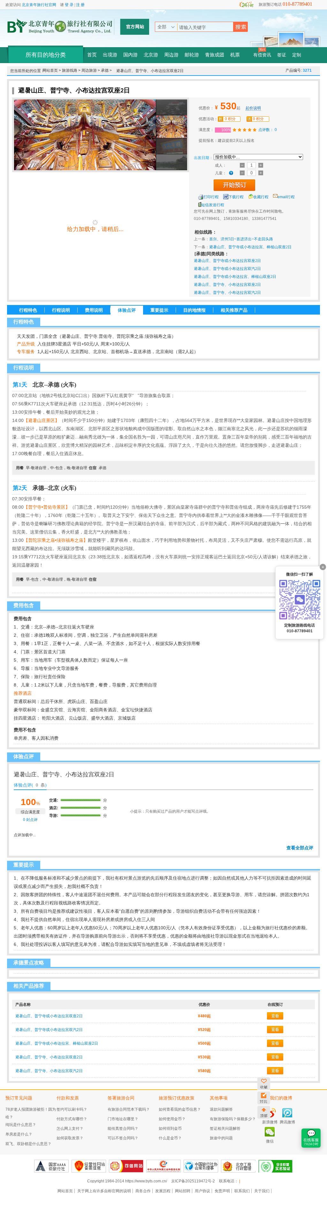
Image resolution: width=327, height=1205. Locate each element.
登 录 (69, 5)
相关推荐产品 (234, 310)
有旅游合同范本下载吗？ (129, 1109)
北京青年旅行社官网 (39, 5)
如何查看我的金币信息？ (180, 1109)
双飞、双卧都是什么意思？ (28, 1144)
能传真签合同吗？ (123, 1128)
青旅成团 (214, 54)
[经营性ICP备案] (89, 1166)
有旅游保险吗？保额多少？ (233, 1119)
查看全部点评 (299, 847)
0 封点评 (30, 819)
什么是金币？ (170, 1138)
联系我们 (242, 1191)
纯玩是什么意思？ (20, 1124)
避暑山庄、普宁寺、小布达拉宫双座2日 (227, 284)
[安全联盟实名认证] (275, 1166)
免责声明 (222, 1191)
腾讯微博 (287, 1122)
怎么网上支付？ (70, 1128)
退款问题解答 (221, 1109)
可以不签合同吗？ (123, 1138)
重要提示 (159, 310)
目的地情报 (194, 310)
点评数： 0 (268, 129)
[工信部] (163, 1166)
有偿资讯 (262, 55)
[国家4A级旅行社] (51, 1166)
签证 (281, 55)
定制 (296, 55)
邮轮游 (192, 54)
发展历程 (163, 1191)
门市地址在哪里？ (123, 1119)
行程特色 (28, 310)
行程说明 (61, 310)
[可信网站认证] (126, 1166)
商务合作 (143, 1191)
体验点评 (127, 310)
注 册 (80, 5)
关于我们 (262, 1191)
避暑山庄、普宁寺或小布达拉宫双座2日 (227, 260)
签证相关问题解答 (225, 1128)
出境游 (110, 54)
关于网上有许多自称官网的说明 (104, 1191)
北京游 (151, 54)
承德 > (106, 70)
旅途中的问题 (221, 1138)
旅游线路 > (71, 70)
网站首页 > (52, 70)
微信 (270, 1141)
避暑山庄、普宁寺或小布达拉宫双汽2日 (227, 268)
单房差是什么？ (18, 1134)
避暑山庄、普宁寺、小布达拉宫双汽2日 (227, 292)
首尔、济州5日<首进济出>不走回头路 (241, 239)
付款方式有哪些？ (72, 1119)
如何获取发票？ (70, 1138)
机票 (235, 54)
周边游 (171, 54)
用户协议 (202, 1191)
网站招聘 (182, 1191)
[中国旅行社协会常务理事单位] (201, 1166)
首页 (92, 54)
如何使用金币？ (172, 1119)
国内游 (130, 54)
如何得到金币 (170, 1128)
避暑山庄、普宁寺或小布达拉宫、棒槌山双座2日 (250, 247)
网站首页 (65, 1191)
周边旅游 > (91, 70)
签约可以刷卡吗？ (72, 1109)
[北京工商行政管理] (238, 1166)
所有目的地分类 (46, 55)
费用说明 (94, 310)
